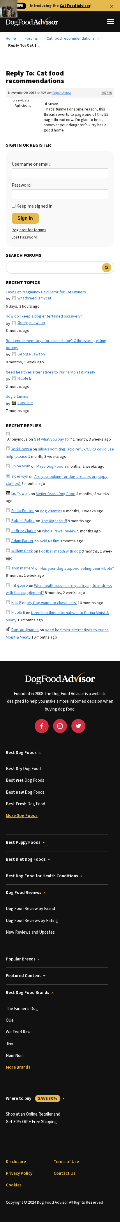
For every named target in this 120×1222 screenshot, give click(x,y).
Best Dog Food (23, 769)
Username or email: (31, 164)
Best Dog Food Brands (27, 993)
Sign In (25, 218)
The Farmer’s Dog (22, 1009)
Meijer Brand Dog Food (55, 494)
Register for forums (29, 230)
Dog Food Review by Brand (30, 909)
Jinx (9, 1044)
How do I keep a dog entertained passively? (44, 316)
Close (111, 6)
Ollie (10, 1020)
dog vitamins (17, 396)
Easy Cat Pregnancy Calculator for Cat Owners (46, 292)
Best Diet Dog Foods (26, 859)
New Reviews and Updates (30, 932)
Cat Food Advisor (75, 5)
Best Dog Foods (21, 753)
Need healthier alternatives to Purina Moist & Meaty (50, 372)
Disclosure (16, 1162)
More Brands (18, 1067)
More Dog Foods (22, 816)
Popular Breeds (21, 959)
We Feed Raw (18, 1032)
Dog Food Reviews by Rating (32, 921)
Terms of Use (66, 1162)
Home (11, 38)
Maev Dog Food (49, 466)
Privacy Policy (19, 1173)
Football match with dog (60, 551)
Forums (31, 38)
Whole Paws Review (59, 531)
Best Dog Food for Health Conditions (42, 876)
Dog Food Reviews (23, 893)
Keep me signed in (34, 206)
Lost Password (24, 237)
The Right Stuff (54, 521)
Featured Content (23, 976)
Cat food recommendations (71, 38)
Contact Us (64, 1173)
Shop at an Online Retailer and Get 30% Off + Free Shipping (33, 1118)
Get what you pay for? (53, 439)
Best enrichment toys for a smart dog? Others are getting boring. (56, 344)
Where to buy (31, 1098)
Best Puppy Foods (23, 842)
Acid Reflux (49, 541)
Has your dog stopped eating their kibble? (77, 568)
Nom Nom (15, 1056)
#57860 (106, 92)
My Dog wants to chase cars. (52, 603)
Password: (21, 185)
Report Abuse (61, 92)
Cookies (14, 1185)
